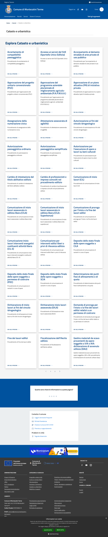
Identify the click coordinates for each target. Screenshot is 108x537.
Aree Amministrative (10, 480)
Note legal (57, 508)
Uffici (5, 482)
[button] (54, 534)
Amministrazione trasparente (62, 501)
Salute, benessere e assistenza (63, 484)
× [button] (106, 518)
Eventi (81, 490)
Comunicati (82, 480)
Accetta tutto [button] (48, 530)
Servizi (14, 23)
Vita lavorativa (33, 482)
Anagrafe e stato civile (35, 477)
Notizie (81, 477)
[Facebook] (77, 9)
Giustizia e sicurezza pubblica (62, 477)
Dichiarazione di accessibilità (62, 513)
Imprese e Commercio (35, 484)
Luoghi (81, 492)
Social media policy (59, 510)
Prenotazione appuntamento (37, 501)
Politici (6, 487)
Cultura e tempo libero (35, 480)
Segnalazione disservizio (36, 503)
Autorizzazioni (58, 487)
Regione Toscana (9, 2)
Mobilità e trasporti (34, 489)
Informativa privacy (59, 506)
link (68, 526)
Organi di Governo (9, 477)
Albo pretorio (58, 503)
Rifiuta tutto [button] (60, 530)
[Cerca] (102, 9)
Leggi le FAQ (32, 506)
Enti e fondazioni (9, 484)
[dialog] (54, 526)
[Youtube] (81, 9)
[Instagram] (85, 9)
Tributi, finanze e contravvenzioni (63, 480)
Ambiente (57, 482)
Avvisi (81, 482)
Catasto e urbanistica (35, 487)
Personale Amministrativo (11, 489)
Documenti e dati (9, 492)
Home (8, 23)
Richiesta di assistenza (35, 508)
